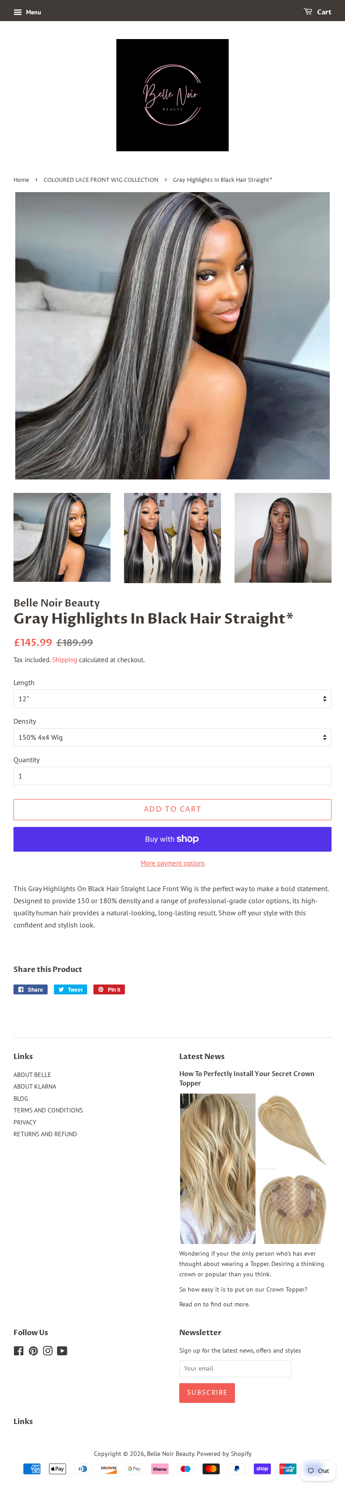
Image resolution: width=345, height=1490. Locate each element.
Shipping (64, 659)
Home (21, 180)
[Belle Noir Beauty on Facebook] (18, 1353)
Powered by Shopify (224, 1454)
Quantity (26, 759)
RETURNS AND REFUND (45, 1134)
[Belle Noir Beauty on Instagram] (48, 1353)
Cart (324, 12)
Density (24, 720)
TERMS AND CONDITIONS (48, 1110)
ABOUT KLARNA (34, 1086)
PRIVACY (24, 1122)
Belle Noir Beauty (170, 1454)
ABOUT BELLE (32, 1075)
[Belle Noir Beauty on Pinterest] (33, 1353)
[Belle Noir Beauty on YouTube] (62, 1353)
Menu (32, 12)
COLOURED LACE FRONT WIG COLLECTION (101, 180)
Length (24, 682)
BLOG (20, 1098)
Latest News (202, 1057)
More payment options (173, 863)
